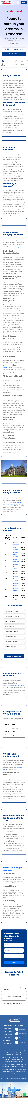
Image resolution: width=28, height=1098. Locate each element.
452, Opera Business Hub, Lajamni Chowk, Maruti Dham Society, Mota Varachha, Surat (14, 1071)
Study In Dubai (8, 1043)
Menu (24, 2)
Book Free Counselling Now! (14, 49)
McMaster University (16, 584)
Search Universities (11, 54)
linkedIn (21, 1038)
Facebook (22, 1029)
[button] (14, 981)
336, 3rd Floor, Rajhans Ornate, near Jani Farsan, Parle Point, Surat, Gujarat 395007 (14, 1065)
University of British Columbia (15, 554)
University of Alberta (16, 560)
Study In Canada (7, 1031)
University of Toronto (16, 543)
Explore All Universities (14, 656)
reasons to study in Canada (15, 248)
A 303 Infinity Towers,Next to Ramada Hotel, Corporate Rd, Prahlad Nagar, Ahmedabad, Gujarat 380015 (14, 1053)
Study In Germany (8, 1040)
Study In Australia (7, 1034)
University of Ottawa (16, 589)
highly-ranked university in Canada (12, 503)
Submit (14, 962)
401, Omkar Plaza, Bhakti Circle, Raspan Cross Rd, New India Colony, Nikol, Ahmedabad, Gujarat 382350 (14, 1060)
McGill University (15, 548)
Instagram (22, 1033)
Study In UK (8, 1037)
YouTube (22, 1042)
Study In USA (7, 1028)
